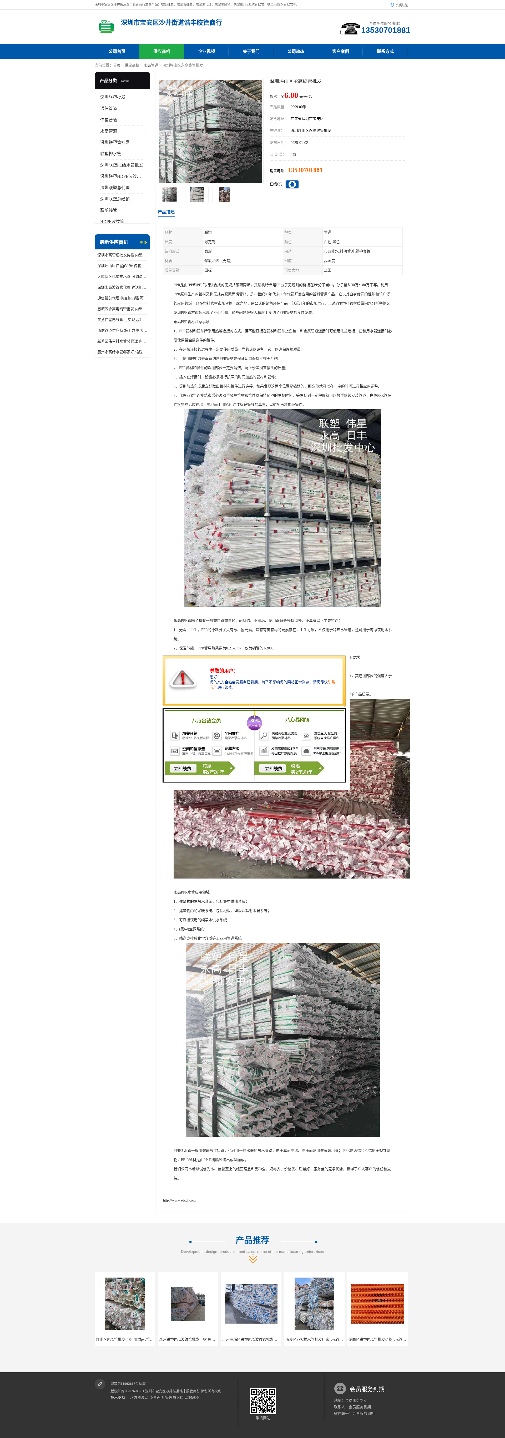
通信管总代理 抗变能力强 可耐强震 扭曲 (122, 298)
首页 (116, 65)
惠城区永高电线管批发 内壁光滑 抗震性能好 (122, 309)
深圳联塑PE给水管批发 (121, 165)
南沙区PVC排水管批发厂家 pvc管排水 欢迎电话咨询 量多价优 (209, 1339)
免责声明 (156, 1398)
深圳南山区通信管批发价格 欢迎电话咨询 (319, 1339)
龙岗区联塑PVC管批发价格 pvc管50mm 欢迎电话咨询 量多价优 (273, 1339)
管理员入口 (174, 1398)
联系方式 (385, 51)
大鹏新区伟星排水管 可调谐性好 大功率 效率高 (122, 277)
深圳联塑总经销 (115, 199)
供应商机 (161, 51)
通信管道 (108, 108)
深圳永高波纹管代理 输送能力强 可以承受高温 (122, 287)
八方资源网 (139, 1398)
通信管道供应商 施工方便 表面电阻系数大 (122, 330)
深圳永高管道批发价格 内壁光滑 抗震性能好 (122, 255)
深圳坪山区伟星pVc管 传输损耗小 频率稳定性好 (122, 266)
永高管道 (151, 65)
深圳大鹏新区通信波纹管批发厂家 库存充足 (384, 1339)
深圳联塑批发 (112, 97)
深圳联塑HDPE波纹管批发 (124, 176)
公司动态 (295, 51)
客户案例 (340, 51)
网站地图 (192, 1398)
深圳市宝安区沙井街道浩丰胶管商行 (172, 1391)
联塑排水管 (110, 154)
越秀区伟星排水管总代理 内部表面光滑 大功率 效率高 (122, 341)
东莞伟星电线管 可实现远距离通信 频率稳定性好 (122, 320)
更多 (143, 242)
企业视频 (206, 51)
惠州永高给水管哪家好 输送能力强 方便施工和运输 (122, 352)
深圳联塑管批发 (115, 142)
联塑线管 (108, 210)
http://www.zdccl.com (179, 1200)
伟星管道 (108, 120)
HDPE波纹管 (112, 221)
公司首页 (117, 51)
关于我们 (251, 51)
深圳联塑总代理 (115, 187)
